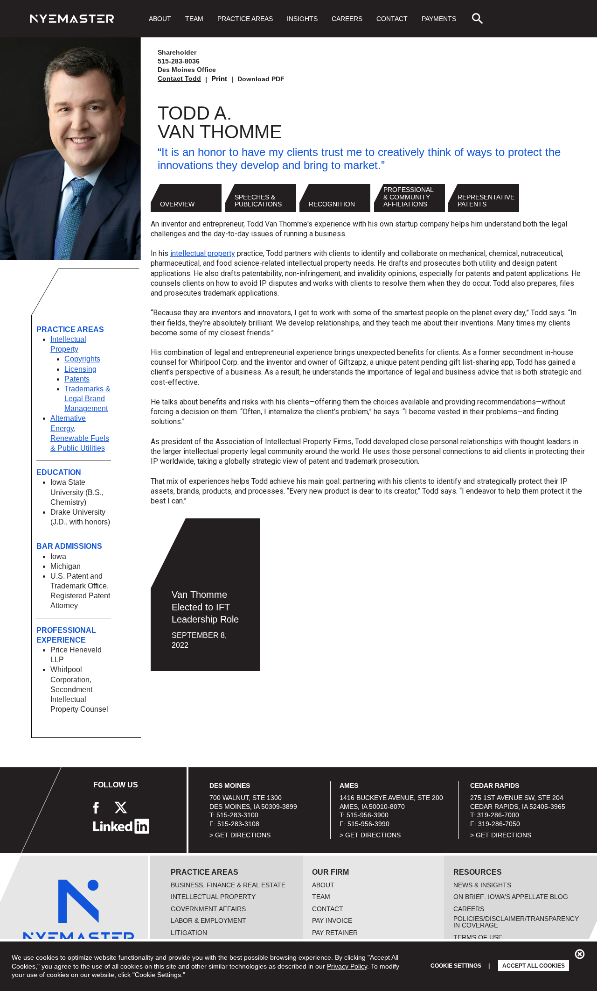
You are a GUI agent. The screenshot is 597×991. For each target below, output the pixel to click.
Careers (347, 18)
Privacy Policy (347, 966)
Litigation (189, 932)
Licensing (80, 369)
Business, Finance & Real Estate (228, 885)
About (160, 18)
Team (194, 18)
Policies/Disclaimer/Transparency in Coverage (516, 921)
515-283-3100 (237, 815)
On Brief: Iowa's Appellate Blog (510, 896)
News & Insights (482, 885)
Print (219, 79)
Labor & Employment (208, 920)
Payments (439, 18)
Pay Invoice (332, 920)
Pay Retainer (335, 932)
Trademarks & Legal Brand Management (87, 398)
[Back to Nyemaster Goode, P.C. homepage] (72, 18)
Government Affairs (208, 909)
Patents (77, 379)
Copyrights (82, 359)
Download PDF (261, 79)
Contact (392, 18)
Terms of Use (477, 937)
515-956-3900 (368, 815)
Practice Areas (245, 18)
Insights (302, 18)
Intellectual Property (213, 896)
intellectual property (202, 253)
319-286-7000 (498, 815)
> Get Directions (240, 835)
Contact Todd (179, 78)
